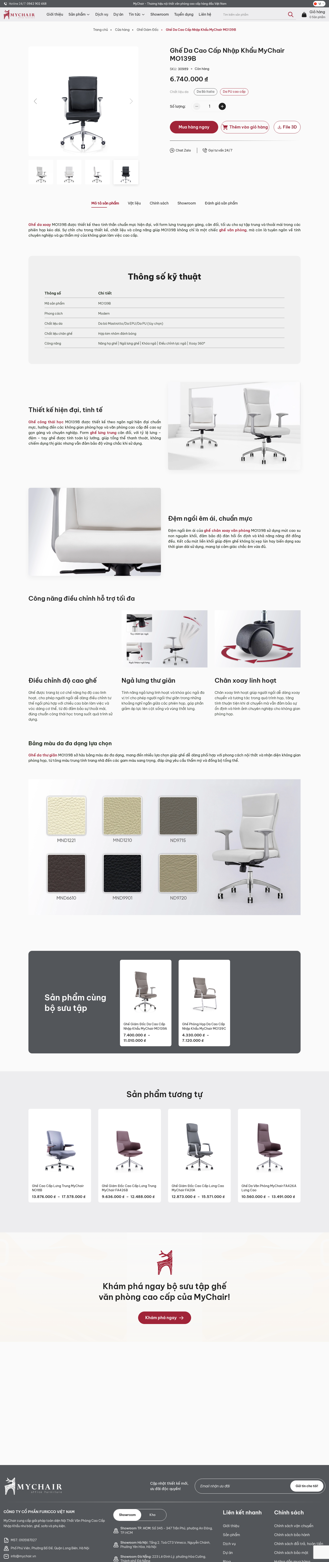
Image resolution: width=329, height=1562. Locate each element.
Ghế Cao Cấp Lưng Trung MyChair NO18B (58, 1188)
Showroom (159, 14)
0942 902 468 (37, 3)
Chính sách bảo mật (291, 1552)
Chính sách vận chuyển (293, 1526)
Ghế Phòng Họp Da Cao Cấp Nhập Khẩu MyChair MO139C (204, 1026)
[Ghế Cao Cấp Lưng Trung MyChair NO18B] (59, 1144)
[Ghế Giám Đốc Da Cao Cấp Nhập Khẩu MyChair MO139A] (145, 989)
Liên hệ (205, 14)
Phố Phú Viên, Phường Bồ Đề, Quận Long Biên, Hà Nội (50, 1548)
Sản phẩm (76, 14)
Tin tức (135, 14)
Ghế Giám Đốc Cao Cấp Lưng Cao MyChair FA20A (198, 1188)
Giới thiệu (55, 14)
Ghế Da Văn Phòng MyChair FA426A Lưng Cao (268, 1188)
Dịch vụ (101, 14)
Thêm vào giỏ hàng (248, 127)
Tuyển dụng (183, 14)
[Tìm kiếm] (290, 14)
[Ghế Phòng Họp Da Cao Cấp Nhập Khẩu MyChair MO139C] (204, 989)
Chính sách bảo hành (292, 1535)
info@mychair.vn (23, 1556)
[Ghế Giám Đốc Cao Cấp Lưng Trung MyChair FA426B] (129, 1144)
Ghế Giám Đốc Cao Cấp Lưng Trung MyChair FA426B (129, 1188)
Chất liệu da (179, 92)
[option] (205, 91)
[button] (35, 101)
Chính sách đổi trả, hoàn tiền (298, 1543)
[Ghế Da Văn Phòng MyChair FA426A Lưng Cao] (269, 1144)
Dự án (118, 14)
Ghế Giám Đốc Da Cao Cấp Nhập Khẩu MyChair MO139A (145, 1026)
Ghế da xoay (39, 224)
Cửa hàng (122, 30)
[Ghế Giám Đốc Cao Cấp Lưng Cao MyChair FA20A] (199, 1144)
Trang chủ (100, 30)
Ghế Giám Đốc (148, 30)
